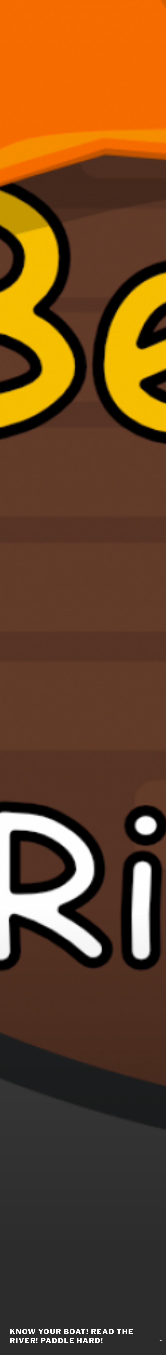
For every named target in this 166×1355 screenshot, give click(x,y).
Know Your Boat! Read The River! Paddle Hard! (72, 1336)
